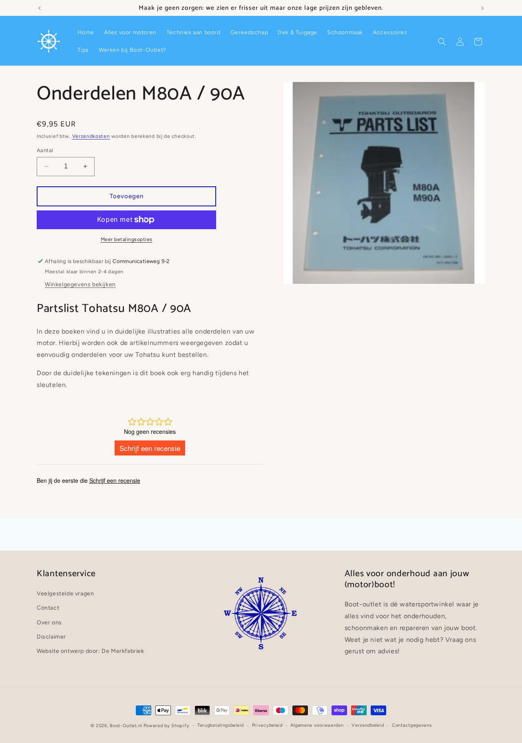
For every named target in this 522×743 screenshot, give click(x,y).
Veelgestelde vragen (65, 593)
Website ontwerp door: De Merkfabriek (90, 651)
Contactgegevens (412, 725)
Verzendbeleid (368, 725)
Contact (48, 607)
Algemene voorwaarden (316, 725)
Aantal (45, 150)
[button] (442, 42)
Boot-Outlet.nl (126, 725)
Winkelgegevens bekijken (80, 284)
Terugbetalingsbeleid (220, 725)
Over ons (49, 622)
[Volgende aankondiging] (482, 8)
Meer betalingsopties (127, 239)
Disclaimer (51, 636)
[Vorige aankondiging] (40, 8)
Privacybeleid (267, 725)
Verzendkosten (91, 136)
